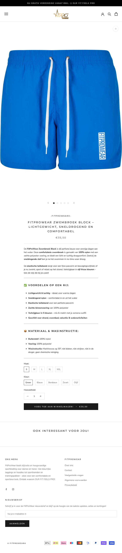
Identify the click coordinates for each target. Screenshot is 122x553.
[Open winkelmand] (116, 14)
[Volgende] (73, 203)
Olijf (76, 382)
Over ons (69, 465)
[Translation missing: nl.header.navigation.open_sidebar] (6, 14)
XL (50, 369)
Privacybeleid (71, 485)
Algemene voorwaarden (76, 480)
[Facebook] (6, 489)
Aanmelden (17, 523)
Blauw (40, 382)
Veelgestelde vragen (74, 475)
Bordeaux (52, 382)
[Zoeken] (109, 14)
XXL (59, 369)
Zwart (65, 382)
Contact (68, 470)
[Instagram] (13, 489)
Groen (28, 382)
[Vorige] (48, 203)
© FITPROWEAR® (16, 543)
